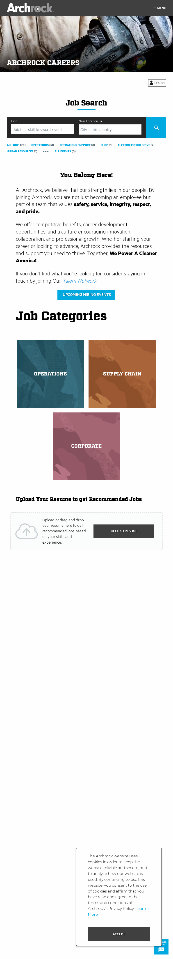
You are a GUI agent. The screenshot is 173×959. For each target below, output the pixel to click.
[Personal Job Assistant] (161, 946)
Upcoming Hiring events (87, 294)
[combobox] (42, 129)
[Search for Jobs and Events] (156, 127)
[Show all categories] (46, 151)
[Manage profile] (157, 83)
